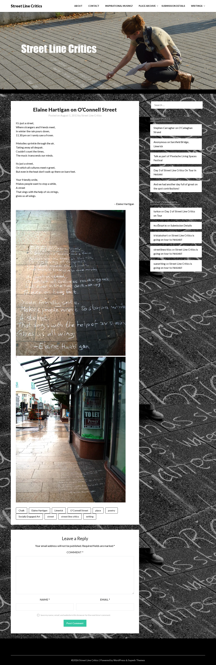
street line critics (70, 516)
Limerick (59, 510)
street (50, 516)
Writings (196, 6)
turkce (157, 211)
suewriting (160, 263)
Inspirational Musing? (119, 6)
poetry (111, 510)
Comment (75, 552)
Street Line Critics (26, 6)
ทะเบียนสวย (160, 225)
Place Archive (147, 6)
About (78, 6)
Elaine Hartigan (39, 510)
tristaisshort (161, 235)
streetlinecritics (162, 249)
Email (105, 599)
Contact (93, 6)
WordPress (119, 660)
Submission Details (173, 6)
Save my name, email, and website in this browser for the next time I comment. (75, 615)
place (98, 510)
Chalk (21, 510)
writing (89, 516)
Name (45, 599)
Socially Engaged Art (29, 516)
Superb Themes (136, 660)
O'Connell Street (79, 510)
